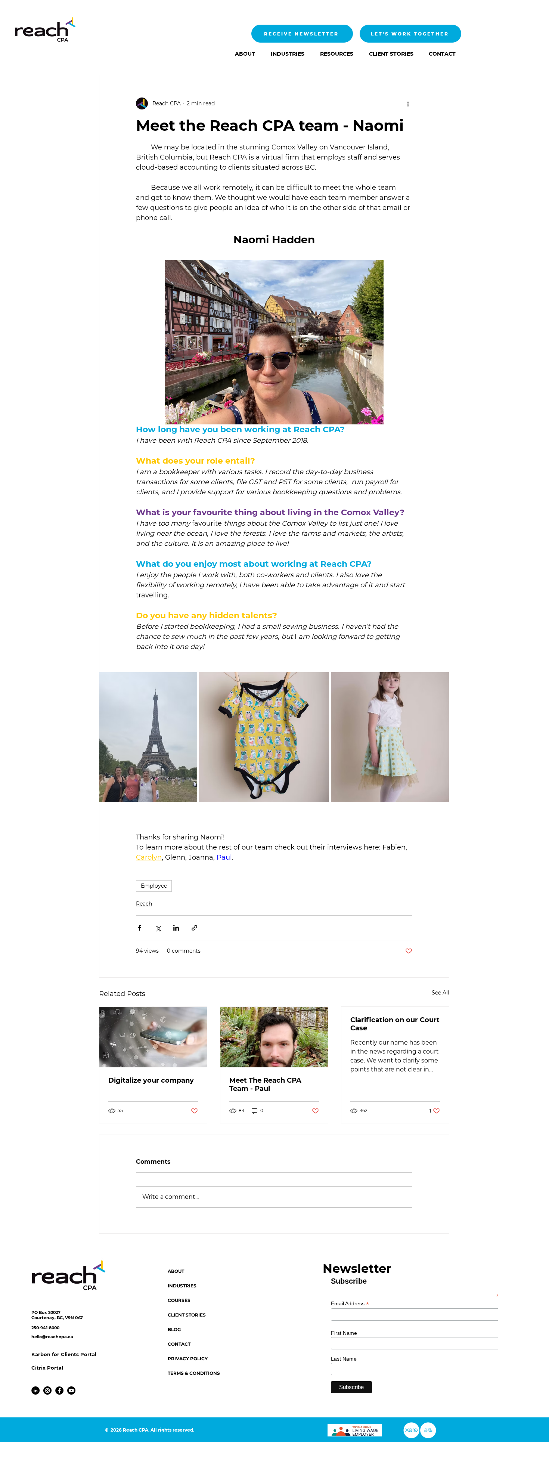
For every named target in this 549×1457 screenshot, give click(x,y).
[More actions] (407, 103)
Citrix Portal (47, 1368)
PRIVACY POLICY (188, 1358)
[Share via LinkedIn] (176, 927)
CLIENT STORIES (187, 1315)
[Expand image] (148, 737)
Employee (154, 885)
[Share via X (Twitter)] (157, 927)
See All (440, 992)
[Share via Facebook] (139, 927)
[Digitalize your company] (153, 1037)
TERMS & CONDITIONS (194, 1373)
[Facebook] (59, 1390)
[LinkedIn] (35, 1390)
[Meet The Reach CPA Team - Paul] (274, 1037)
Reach (144, 903)
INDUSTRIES (182, 1286)
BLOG (174, 1329)
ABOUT (176, 1271)
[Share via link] (194, 927)
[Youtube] (71, 1390)
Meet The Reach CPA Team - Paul (265, 1084)
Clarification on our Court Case (395, 1024)
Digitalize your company (151, 1080)
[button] (285, 54)
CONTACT (179, 1344)
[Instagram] (47, 1390)
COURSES (179, 1300)
